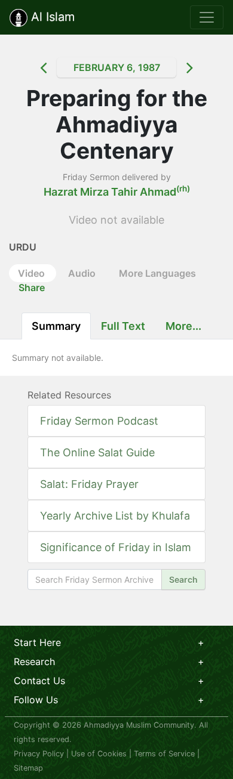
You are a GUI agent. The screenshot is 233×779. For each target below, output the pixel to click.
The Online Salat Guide (97, 452)
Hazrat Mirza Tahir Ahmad (117, 192)
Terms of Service (164, 753)
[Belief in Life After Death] (200, 67)
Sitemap (28, 767)
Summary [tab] (56, 326)
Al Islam (51, 17)
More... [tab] (183, 326)
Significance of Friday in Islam (115, 547)
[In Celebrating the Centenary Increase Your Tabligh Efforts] (33, 67)
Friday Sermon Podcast (99, 421)
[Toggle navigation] (206, 17)
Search (183, 579)
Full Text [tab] (123, 326)
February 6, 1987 (116, 67)
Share (32, 287)
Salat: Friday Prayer (89, 484)
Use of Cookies (99, 753)
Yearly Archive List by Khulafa (115, 515)
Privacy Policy (39, 753)
